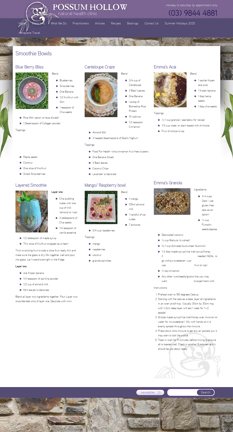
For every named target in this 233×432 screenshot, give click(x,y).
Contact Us (152, 23)
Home (22, 23)
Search (205, 392)
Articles (100, 23)
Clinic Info (38, 23)
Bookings (132, 23)
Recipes (116, 23)
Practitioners (81, 23)
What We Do (58, 23)
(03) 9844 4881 (193, 13)
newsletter (148, 392)
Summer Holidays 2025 (180, 23)
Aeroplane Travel (29, 33)
